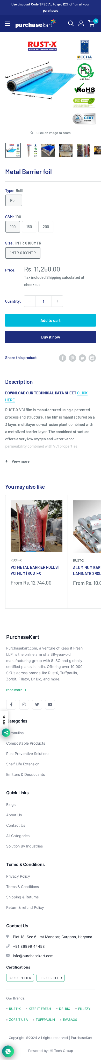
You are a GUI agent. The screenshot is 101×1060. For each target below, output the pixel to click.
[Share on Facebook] (62, 357)
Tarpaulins (15, 733)
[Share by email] (92, 357)
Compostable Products (25, 743)
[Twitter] (37, 705)
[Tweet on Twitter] (82, 357)
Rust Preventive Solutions (27, 753)
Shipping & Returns (22, 897)
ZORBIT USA (18, 1020)
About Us (14, 815)
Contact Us (15, 825)
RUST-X (16, 560)
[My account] (81, 23)
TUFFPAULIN (45, 1020)
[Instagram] (24, 705)
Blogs (11, 804)
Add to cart (50, 320)
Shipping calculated (63, 277)
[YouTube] (50, 705)
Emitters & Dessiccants (25, 774)
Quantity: (13, 301)
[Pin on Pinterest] (72, 357)
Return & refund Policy (25, 907)
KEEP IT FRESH (40, 1009)
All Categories (18, 835)
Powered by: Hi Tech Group (50, 1051)
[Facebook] (11, 705)
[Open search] (71, 23)
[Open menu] (7, 24)
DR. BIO (64, 1009)
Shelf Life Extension (22, 764)
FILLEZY (84, 1009)
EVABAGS (70, 1020)
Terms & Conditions (22, 886)
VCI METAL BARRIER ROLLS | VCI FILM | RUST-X (35, 570)
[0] (91, 23)
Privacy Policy (18, 876)
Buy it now (50, 336)
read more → (16, 690)
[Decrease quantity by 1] (29, 301)
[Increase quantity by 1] (57, 301)
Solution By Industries (24, 846)
